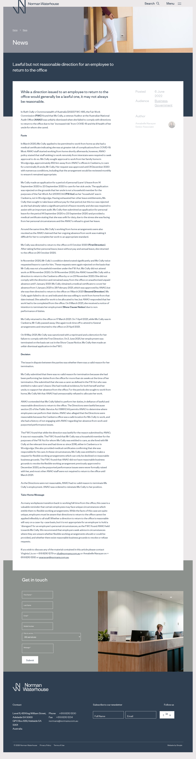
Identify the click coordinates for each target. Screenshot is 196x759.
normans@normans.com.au (63, 720)
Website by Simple (174, 745)
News (25, 30)
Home (15, 30)
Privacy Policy (45, 745)
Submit (30, 660)
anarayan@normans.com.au (54, 557)
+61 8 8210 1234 (64, 717)
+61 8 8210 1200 (67, 713)
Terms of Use (59, 745)
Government (163, 105)
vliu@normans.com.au (68, 553)
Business (161, 101)
